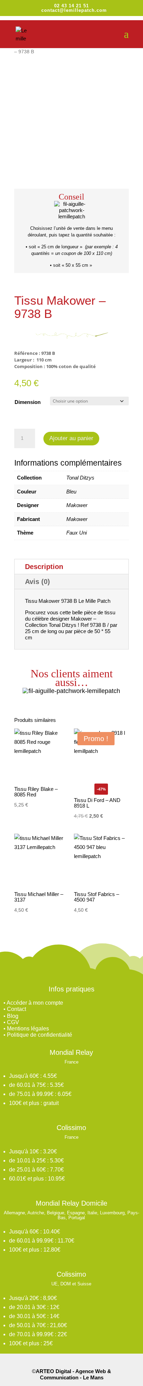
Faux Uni (76, 533)
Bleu (71, 492)
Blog (12, 1016)
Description (44, 566)
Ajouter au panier (71, 438)
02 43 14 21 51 (71, 5)
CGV (13, 1022)
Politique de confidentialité (39, 1035)
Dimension (28, 402)
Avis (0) (37, 581)
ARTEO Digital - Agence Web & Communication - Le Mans (73, 1374)
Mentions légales (28, 1028)
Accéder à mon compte (35, 1003)
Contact (16, 1009)
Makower (76, 505)
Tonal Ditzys (80, 478)
